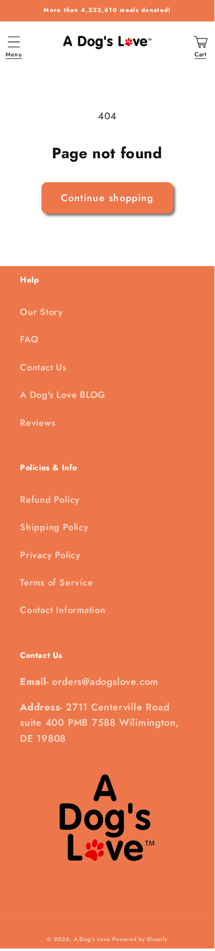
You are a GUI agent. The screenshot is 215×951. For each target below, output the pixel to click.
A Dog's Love (92, 939)
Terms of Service (56, 582)
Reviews (37, 422)
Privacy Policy (50, 555)
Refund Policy (50, 499)
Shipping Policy (54, 527)
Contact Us (43, 367)
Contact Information (63, 610)
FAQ (29, 339)
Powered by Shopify (139, 939)
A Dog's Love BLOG (62, 394)
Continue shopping (107, 198)
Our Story (41, 312)
